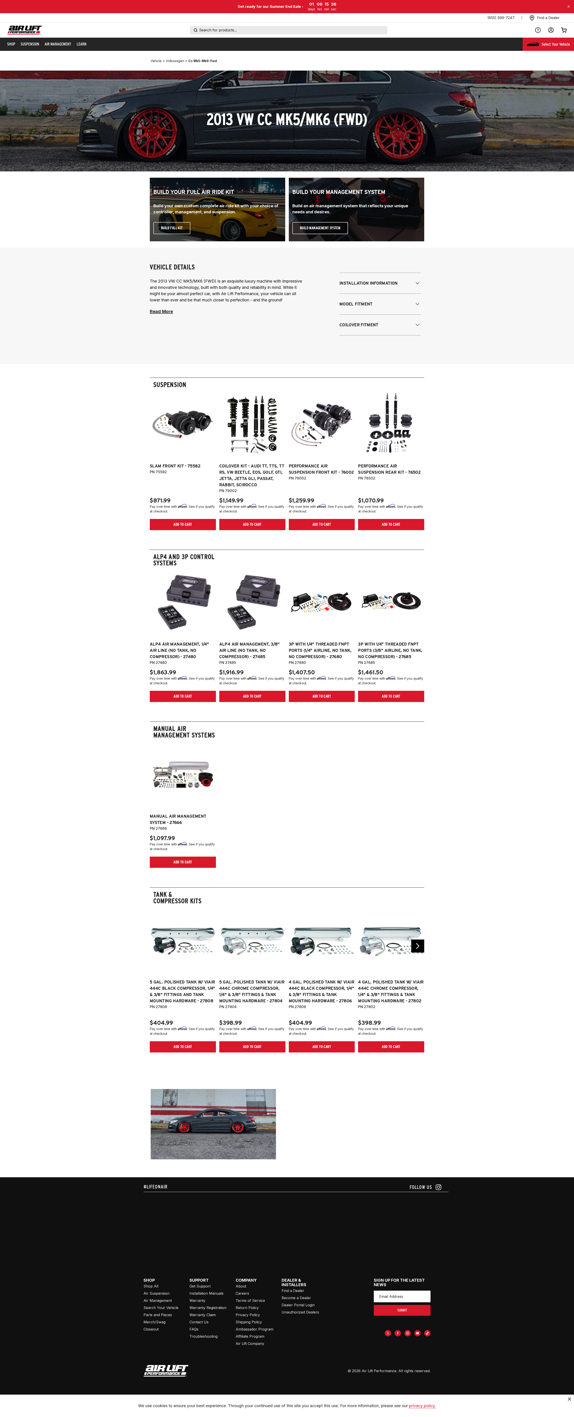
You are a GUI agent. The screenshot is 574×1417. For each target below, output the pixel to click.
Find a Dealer (293, 1290)
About (241, 1286)
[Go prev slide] (156, 946)
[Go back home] (24, 30)
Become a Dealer (296, 1298)
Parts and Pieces (158, 1315)
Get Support (200, 1286)
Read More (161, 311)
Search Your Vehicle (161, 1307)
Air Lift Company (250, 1343)
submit (402, 1310)
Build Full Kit (172, 228)
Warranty (197, 1300)
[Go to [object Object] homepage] (166, 1371)
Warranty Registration (207, 1307)
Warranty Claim (202, 1315)
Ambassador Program (254, 1329)
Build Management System (320, 228)
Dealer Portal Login (298, 1305)
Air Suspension (157, 1293)
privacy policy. (422, 1405)
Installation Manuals (206, 1293)
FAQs (193, 1329)
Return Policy (247, 1307)
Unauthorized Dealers (300, 1312)
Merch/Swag (154, 1322)
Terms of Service (250, 1300)
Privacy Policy (248, 1315)
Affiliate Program (250, 1336)
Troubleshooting (203, 1336)
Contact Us (199, 1322)
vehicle (156, 61)
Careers (242, 1293)
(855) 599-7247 (501, 17)
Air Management (158, 1300)
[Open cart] (564, 30)
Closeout (151, 1329)
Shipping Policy (249, 1322)
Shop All (151, 1286)
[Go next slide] (417, 946)
